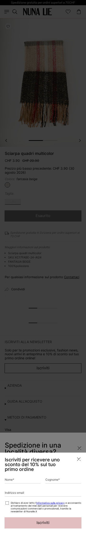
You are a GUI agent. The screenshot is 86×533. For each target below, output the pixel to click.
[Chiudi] (79, 459)
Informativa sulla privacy (50, 502)
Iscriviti (43, 522)
